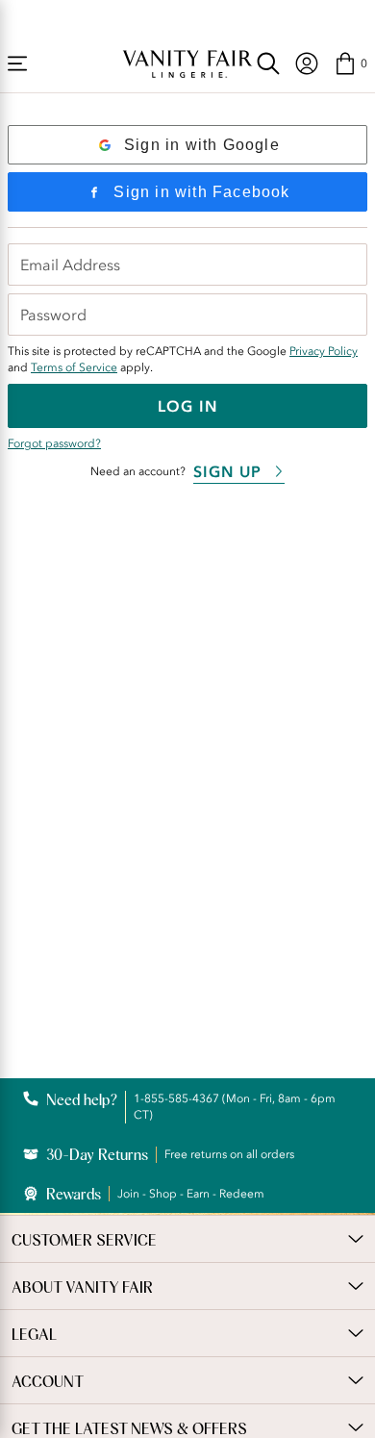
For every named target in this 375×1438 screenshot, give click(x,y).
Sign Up (227, 471)
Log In (187, 406)
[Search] (268, 63)
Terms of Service (74, 367)
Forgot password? (54, 443)
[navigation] (306, 63)
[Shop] (17, 63)
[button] (350, 63)
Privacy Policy (323, 351)
